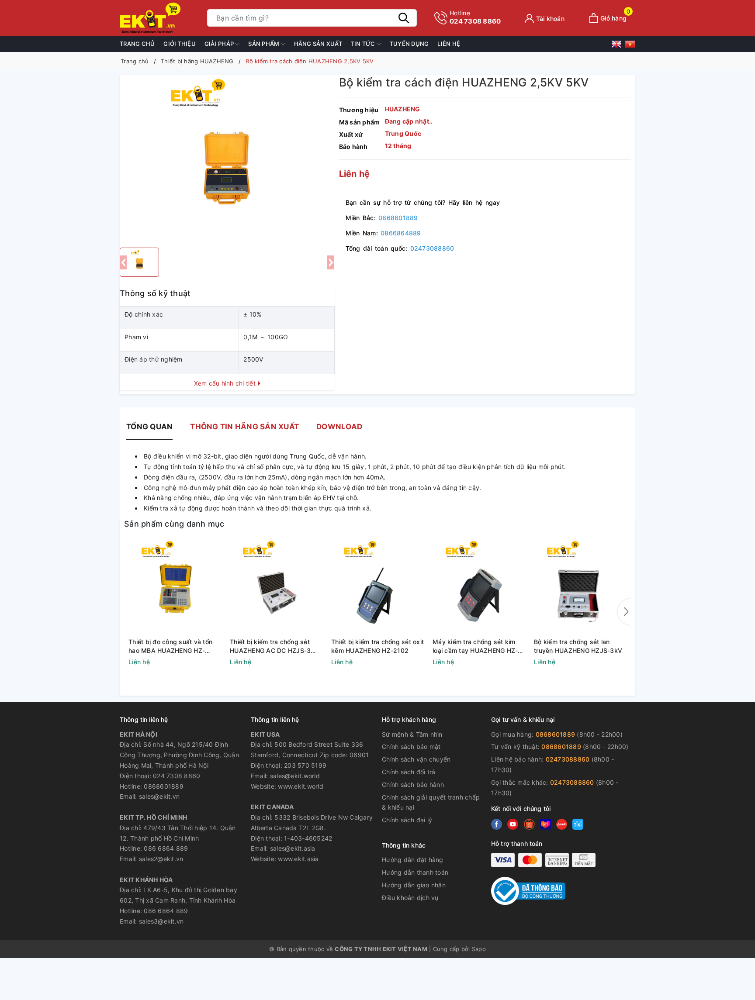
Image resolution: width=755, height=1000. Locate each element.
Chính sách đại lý (407, 820)
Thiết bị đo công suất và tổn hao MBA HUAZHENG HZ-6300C (170, 646)
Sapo (479, 948)
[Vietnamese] (630, 45)
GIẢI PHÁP (220, 43)
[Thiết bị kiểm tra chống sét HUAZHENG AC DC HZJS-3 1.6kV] (276, 588)
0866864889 (401, 233)
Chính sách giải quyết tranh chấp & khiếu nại (431, 802)
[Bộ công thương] (528, 890)
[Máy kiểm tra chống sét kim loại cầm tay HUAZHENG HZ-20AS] (479, 588)
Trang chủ (137, 43)
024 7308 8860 (475, 17)
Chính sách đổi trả (409, 772)
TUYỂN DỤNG (409, 43)
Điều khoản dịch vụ (410, 897)
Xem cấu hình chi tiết (226, 383)
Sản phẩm (264, 43)
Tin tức (364, 43)
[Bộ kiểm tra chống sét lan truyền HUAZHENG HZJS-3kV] (580, 588)
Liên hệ (448, 43)
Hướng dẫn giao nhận (414, 885)
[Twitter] (512, 824)
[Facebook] (496, 824)
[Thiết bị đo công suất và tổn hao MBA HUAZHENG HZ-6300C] (174, 588)
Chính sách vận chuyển (416, 759)
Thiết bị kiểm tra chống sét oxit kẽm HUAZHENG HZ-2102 (377, 646)
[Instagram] (545, 824)
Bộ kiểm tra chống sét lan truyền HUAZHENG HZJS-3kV (578, 646)
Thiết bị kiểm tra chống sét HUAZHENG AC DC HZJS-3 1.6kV (270, 646)
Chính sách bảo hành (413, 784)
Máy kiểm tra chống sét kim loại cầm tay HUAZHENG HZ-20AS (475, 646)
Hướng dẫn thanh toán (415, 872)
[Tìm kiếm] (403, 17)
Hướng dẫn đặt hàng (412, 859)
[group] (227, 159)
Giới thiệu (179, 43)
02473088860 (432, 248)
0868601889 (398, 217)
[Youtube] (529, 824)
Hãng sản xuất (318, 43)
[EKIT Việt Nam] (159, 18)
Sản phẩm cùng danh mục (174, 523)
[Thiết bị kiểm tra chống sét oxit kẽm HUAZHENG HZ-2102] (377, 588)
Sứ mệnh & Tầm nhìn (412, 734)
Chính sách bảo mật (411, 746)
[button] (624, 612)
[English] (618, 45)
